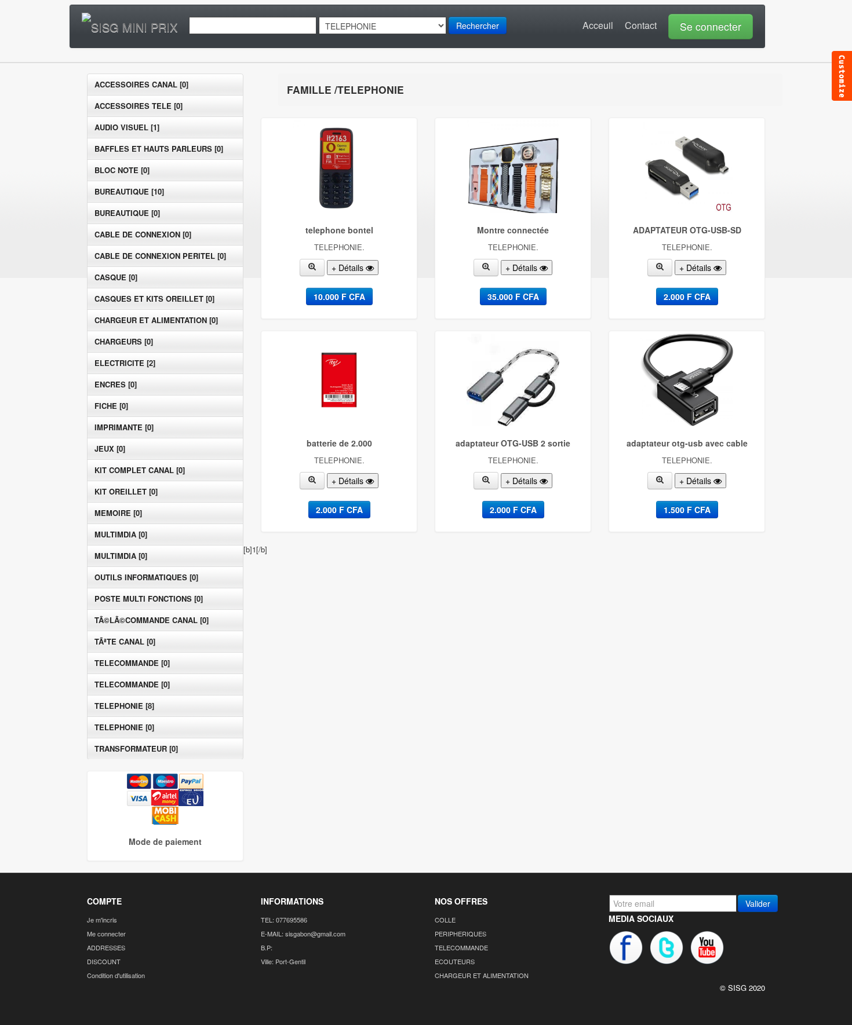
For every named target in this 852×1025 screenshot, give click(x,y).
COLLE (445, 919)
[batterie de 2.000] (312, 480)
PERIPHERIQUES (460, 933)
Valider (757, 903)
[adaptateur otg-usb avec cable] (660, 480)
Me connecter (106, 933)
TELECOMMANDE (461, 947)
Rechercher (477, 25)
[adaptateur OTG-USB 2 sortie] (486, 480)
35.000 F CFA (513, 296)
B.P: (266, 947)
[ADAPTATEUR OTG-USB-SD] (660, 267)
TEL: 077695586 (284, 919)
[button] (707, 25)
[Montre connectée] (486, 267)
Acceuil (597, 25)
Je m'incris (102, 919)
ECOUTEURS (455, 961)
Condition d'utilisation (116, 975)
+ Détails (349, 267)
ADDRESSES (106, 947)
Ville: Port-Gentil (283, 961)
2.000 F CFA (687, 296)
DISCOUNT (104, 961)
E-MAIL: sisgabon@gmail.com (303, 933)
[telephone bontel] (312, 267)
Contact (641, 25)
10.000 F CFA (339, 296)
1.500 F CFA (687, 509)
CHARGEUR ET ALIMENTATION (482, 975)
